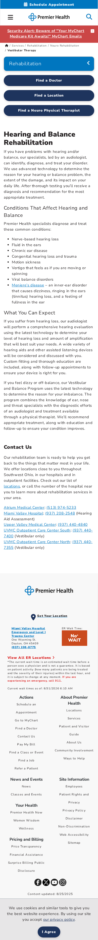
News (26, 786)
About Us (74, 742)
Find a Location (49, 95)
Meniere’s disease (28, 285)
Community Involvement (74, 750)
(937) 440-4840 (72, 524)
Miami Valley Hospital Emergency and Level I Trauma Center (29, 632)
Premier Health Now (26, 812)
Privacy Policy (74, 810)
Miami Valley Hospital (23, 513)
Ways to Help (74, 758)
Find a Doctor (49, 80)
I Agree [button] (49, 931)
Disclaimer (74, 818)
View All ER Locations (30, 657)
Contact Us (26, 736)
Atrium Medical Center (24, 507)
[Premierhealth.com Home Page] (6, 46)
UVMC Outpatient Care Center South (37, 530)
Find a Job (26, 760)
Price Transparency (26, 846)
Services (18, 46)
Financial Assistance (26, 855)
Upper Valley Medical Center (30, 524)
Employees (74, 786)
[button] (10, 16)
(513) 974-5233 (61, 507)
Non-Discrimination (74, 826)
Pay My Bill (26, 744)
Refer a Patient (26, 768)
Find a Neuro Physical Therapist (49, 110)
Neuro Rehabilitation (64, 46)
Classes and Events (26, 794)
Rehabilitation (36, 46)
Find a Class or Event (26, 752)
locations (12, 486)
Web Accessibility (74, 835)
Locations (74, 710)
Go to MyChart (26, 720)
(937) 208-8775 (24, 647)
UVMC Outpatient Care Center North (37, 541)
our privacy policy (59, 919)
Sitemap (74, 843)
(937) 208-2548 (60, 513)
